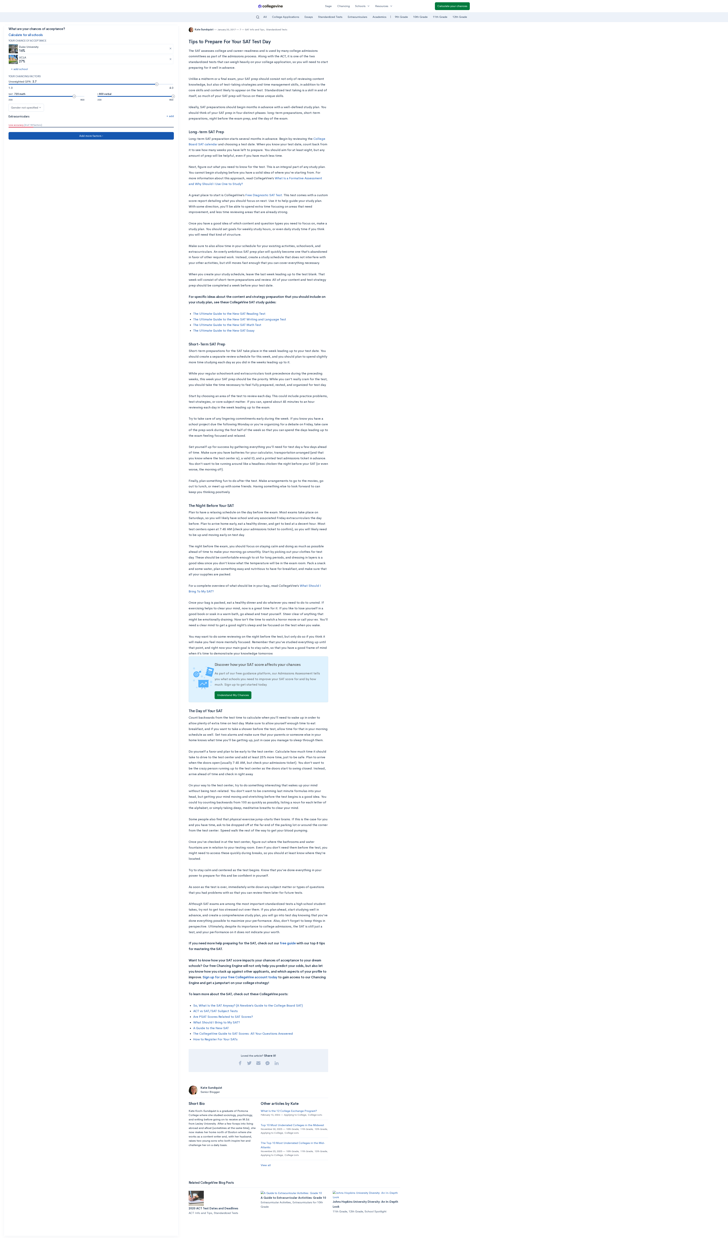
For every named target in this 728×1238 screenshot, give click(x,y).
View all (266, 1165)
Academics (379, 17)
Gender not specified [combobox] (24, 107)
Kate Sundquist (204, 29)
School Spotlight (375, 1211)
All (265, 17)
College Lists (315, 1114)
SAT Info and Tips (254, 29)
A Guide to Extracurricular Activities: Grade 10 (293, 1197)
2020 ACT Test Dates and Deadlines (213, 1208)
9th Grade (401, 17)
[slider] (156, 84)
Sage (328, 6)
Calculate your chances (452, 6)
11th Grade (440, 17)
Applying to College (295, 1114)
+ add (170, 116)
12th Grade (460, 17)
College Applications (285, 17)
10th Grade (420, 17)
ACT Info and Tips (200, 1213)
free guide (288, 943)
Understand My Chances (233, 695)
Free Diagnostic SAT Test (263, 195)
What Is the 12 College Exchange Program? (289, 1111)
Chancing (343, 6)
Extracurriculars (357, 17)
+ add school (19, 69)
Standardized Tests (330, 17)
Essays (308, 17)
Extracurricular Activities (276, 1202)
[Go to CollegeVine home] (270, 6)
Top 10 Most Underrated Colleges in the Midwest (292, 1125)
